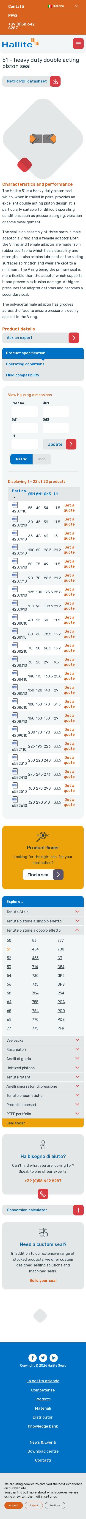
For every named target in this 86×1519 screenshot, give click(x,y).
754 (35, 993)
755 (35, 1002)
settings (50, 1497)
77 (9, 1028)
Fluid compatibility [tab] (22, 375)
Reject (34, 1505)
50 (9, 940)
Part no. (18, 403)
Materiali (43, 1408)
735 (35, 984)
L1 (13, 436)
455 (35, 958)
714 (35, 967)
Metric (21, 459)
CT (60, 958)
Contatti (16, 6)
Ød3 (46, 420)
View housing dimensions (30, 395)
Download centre (43, 1451)
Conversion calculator (27, 1210)
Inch (41, 459)
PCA (61, 1002)
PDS (61, 1019)
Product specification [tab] (25, 353)
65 (9, 1011)
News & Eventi (43, 1442)
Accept (13, 1505)
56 (9, 984)
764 (35, 1011)
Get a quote (70, 507)
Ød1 (14, 420)
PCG (61, 1011)
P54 (61, 993)
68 (9, 1019)
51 (9, 949)
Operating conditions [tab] (25, 364)
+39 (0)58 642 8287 (21, 26)
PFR (61, 1028)
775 (35, 1028)
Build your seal (43, 1280)
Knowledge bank (43, 1426)
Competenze (43, 1390)
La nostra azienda (43, 1381)
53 (9, 967)
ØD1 (46, 403)
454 (35, 949)
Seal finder (15, 1123)
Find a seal (39, 874)
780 (61, 949)
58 (9, 993)
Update (55, 444)
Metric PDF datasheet (27, 81)
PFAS (13, 15)
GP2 (61, 975)
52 (9, 958)
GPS (61, 984)
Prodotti (43, 1399)
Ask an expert (19, 338)
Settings (55, 1505)
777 (61, 940)
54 (9, 975)
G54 (61, 967)
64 (9, 1002)
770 (35, 1019)
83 (34, 940)
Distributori (43, 1417)
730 (35, 975)
